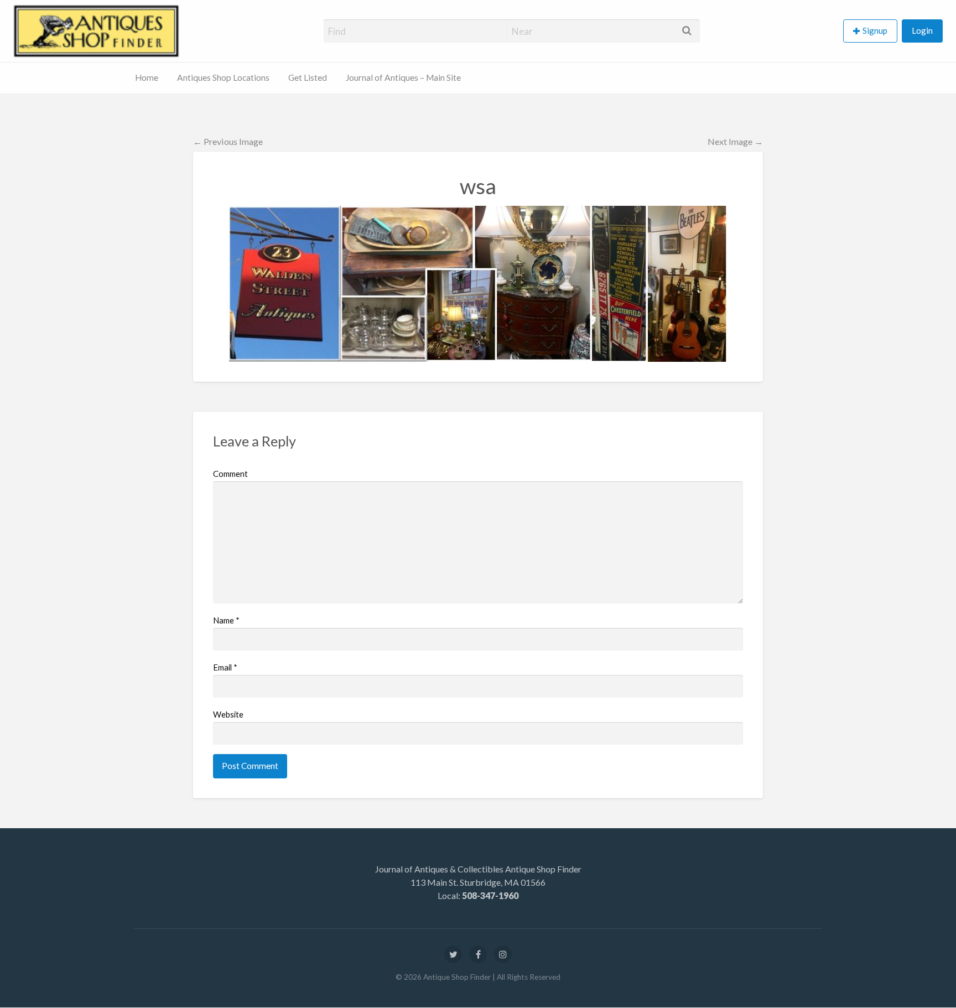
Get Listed (307, 77)
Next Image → (735, 141)
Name (226, 620)
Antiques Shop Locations (223, 77)
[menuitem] (872, 31)
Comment (230, 474)
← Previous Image (228, 141)
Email (225, 667)
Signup (875, 30)
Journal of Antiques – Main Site (403, 77)
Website (228, 714)
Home (146, 77)
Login (922, 30)
